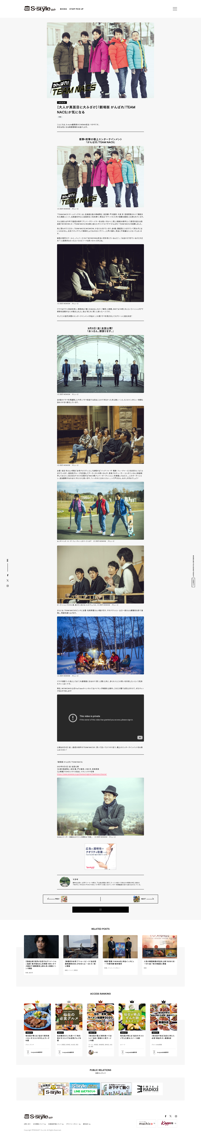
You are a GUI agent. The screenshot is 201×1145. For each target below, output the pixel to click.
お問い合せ (27, 1124)
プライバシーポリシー (72, 1124)
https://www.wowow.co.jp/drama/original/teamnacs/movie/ (82, 774)
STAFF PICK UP (76, 9)
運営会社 (85, 1124)
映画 (60, 117)
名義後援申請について (55, 1124)
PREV (57, 899)
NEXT (143, 899)
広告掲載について (38, 1124)
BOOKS (63, 9)
